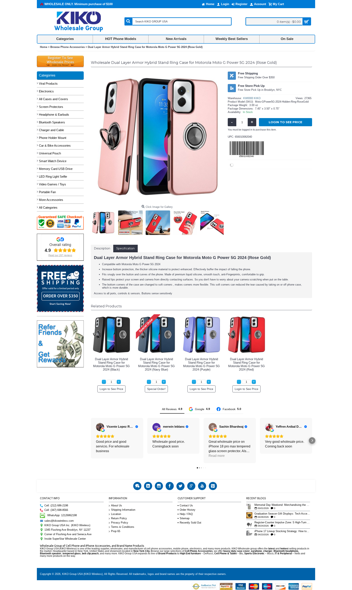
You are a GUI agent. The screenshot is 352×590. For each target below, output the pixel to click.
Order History (187, 509)
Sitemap (184, 518)
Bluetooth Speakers (52, 122)
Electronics (46, 91)
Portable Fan (47, 192)
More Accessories (51, 199)
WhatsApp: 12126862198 (62, 515)
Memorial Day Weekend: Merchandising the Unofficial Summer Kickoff (282, 505)
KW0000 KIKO (252, 98)
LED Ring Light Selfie (53, 176)
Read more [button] (217, 455)
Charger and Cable (51, 130)
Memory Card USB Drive (56, 168)
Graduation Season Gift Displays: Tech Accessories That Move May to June (282, 513)
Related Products (106, 306)
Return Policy (119, 518)
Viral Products (48, 83)
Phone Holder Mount (52, 137)
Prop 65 (115, 531)
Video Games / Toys (52, 184)
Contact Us (186, 505)
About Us (116, 505)
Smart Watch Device (52, 161)
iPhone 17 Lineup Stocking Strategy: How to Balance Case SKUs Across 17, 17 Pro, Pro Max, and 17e (282, 531)
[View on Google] (100, 427)
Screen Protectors (51, 106)
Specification (125, 248)
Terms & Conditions (122, 526)
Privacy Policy (119, 522)
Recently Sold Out (190, 522)
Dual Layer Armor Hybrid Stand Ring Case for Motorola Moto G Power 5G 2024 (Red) (246, 364)
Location (116, 514)
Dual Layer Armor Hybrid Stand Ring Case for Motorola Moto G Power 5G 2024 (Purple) (201, 364)
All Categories (48, 207)
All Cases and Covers (53, 99)
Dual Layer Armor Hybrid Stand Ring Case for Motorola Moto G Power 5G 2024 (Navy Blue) (156, 364)
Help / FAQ (186, 514)
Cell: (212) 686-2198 (56, 505)
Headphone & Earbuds (54, 114)
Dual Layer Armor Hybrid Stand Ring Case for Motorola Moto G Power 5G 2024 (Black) (111, 364)
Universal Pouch (50, 153)
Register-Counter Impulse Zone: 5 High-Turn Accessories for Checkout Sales (282, 522)
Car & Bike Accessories (55, 145)
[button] (91, 440)
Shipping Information (123, 509)
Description (102, 248)
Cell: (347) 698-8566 (56, 509)
